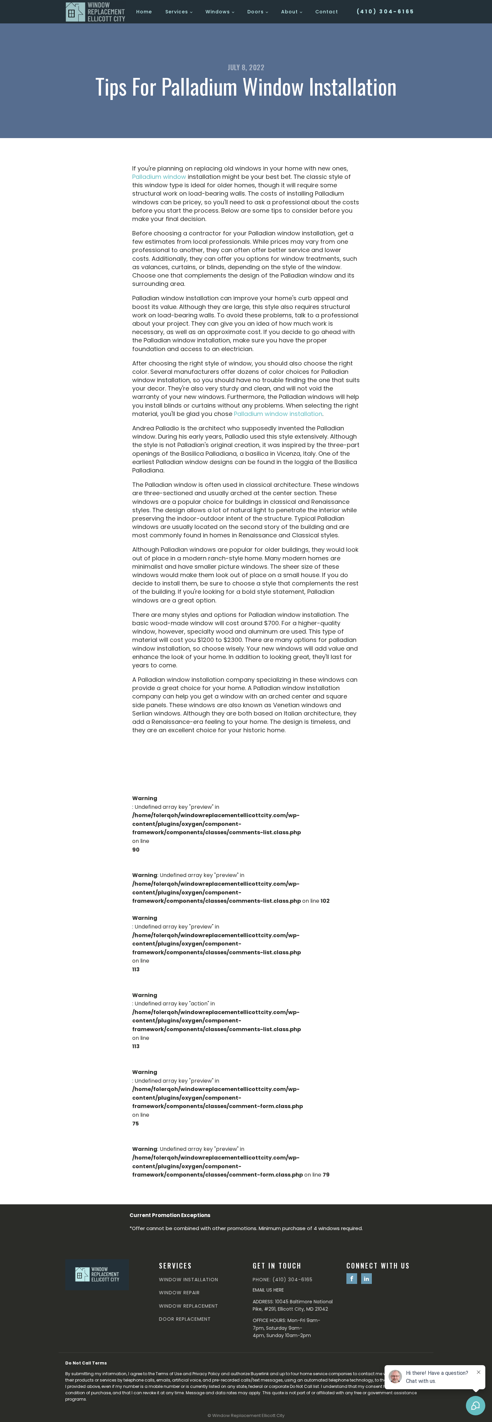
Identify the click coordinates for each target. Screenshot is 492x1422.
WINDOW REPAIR (179, 1292)
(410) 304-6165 (386, 11)
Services (176, 11)
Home (144, 11)
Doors (255, 11)
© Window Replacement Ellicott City (246, 1416)
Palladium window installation (278, 414)
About (289, 11)
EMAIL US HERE (268, 1290)
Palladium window (159, 177)
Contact (326, 11)
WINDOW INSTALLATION (188, 1279)
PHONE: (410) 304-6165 (283, 1279)
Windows (218, 11)
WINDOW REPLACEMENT (188, 1306)
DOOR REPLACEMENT (185, 1319)
